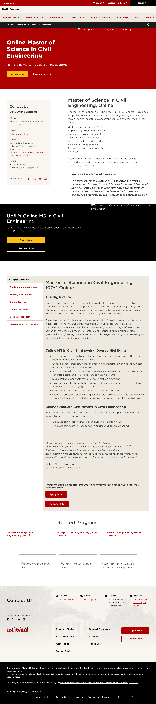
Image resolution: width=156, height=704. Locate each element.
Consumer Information (100, 697)
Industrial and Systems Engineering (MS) (20, 534)
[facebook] (29, 179)
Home (10, 25)
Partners (93, 636)
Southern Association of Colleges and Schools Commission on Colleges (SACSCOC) (99, 683)
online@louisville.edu (20, 134)
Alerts (79, 697)
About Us (94, 644)
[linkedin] (45, 179)
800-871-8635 (17, 124)
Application (63, 644)
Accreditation (63, 697)
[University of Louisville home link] (8, 3)
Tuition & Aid (63, 651)
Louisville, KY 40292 (20, 155)
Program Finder (65, 629)
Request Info (41, 74)
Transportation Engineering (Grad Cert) (77, 534)
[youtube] (40, 179)
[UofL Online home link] (18, 629)
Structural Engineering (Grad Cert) (124, 534)
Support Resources (100, 629)
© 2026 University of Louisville (24, 691)
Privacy (122, 697)
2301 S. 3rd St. (17, 149)
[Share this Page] (147, 24)
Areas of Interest (66, 636)
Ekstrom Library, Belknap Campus (27, 152)
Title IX (135, 697)
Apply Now (17, 74)
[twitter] (34, 179)
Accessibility (43, 697)
